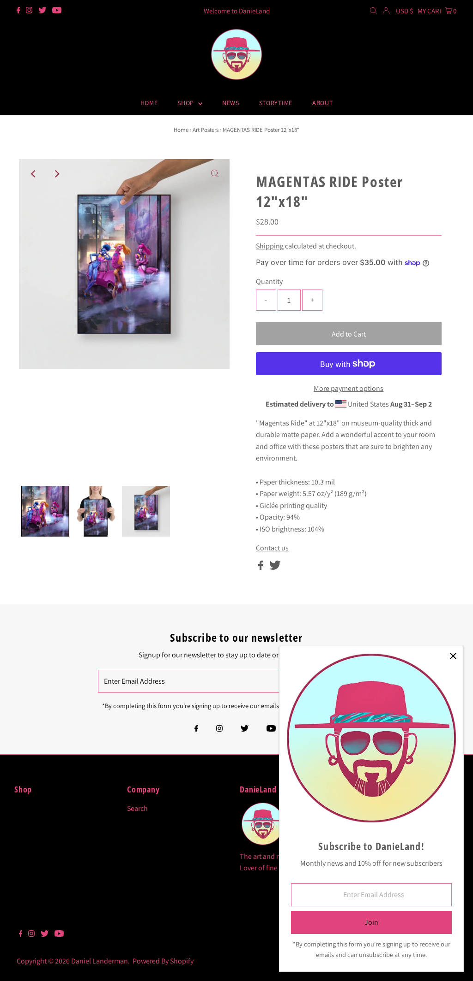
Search (137, 808)
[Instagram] (29, 11)
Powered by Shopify (163, 961)
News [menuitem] (230, 103)
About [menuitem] (322, 103)
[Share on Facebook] (261, 567)
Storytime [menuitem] (275, 103)
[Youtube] (57, 11)
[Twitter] (42, 11)
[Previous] (34, 174)
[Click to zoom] (215, 174)
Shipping (270, 246)
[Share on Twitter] (275, 567)
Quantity (269, 281)
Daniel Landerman (99, 961)
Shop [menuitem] (186, 103)
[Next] (56, 174)
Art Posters (205, 130)
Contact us (272, 548)
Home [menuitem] (149, 103)
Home (181, 130)
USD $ (404, 10)
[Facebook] (18, 11)
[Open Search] (373, 11)
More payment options (348, 388)
